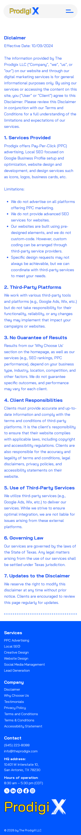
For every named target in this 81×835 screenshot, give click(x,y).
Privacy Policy (15, 707)
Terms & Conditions (19, 720)
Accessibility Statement (23, 726)
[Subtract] (19, 790)
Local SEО (12, 646)
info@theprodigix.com (21, 751)
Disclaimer (12, 689)
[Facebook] (26, 790)
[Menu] (69, 11)
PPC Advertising (16, 640)
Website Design (16, 658)
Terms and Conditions (21, 714)
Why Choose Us (16, 695)
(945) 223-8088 (17, 745)
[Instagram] (32, 790)
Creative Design (16, 652)
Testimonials (14, 701)
